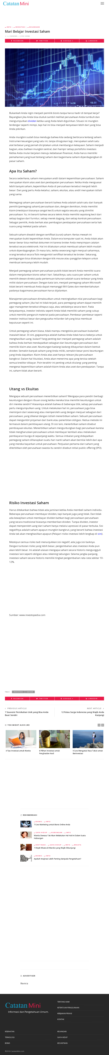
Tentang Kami (63, 1002)
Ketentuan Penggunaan (68, 1007)
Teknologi (9, 1037)
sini (100, 533)
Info (9, 27)
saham (30, 692)
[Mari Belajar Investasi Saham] (54, 77)
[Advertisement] (54, 14)
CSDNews (13, 36)
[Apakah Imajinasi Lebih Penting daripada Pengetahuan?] (26, 858)
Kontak (60, 1019)
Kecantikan (62, 1043)
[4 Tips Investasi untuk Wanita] (21, 739)
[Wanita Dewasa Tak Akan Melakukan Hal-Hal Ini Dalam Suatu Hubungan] (26, 834)
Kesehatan (9, 1031)
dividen (32, 121)
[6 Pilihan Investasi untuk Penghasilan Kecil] (54, 739)
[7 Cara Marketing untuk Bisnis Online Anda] (26, 823)
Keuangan (34, 27)
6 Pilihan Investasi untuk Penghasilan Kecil (49, 752)
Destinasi (41, 845)
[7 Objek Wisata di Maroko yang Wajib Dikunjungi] (26, 847)
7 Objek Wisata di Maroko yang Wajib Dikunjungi (55, 848)
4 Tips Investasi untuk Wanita (18, 751)
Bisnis (39, 821)
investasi (18, 692)
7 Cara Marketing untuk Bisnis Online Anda (52, 824)
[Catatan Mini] (16, 3)
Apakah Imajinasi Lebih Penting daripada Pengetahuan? (57, 859)
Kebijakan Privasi (64, 1013)
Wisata (77, 845)
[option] (21, 741)
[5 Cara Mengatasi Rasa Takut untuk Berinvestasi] (88, 739)
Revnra (24, 983)
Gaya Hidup (41, 832)
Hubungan (56, 832)
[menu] (102, 3)
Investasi (20, 27)
